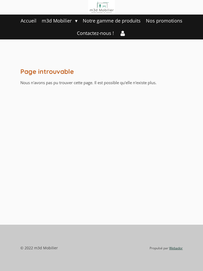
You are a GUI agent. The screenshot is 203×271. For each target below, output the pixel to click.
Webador (176, 248)
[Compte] (122, 33)
